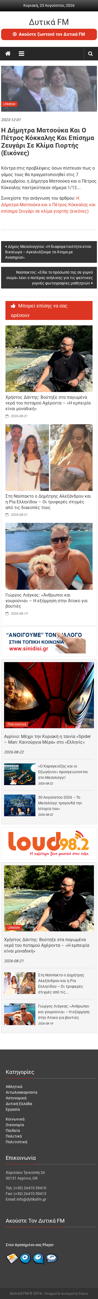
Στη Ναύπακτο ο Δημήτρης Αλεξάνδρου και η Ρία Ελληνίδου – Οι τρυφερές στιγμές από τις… (61, 983)
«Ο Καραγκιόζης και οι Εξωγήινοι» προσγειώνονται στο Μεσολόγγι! (63, 772)
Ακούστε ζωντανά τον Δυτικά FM (52, 34)
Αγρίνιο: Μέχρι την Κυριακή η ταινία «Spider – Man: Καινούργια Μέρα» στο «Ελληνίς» (47, 739)
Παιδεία (13, 1130)
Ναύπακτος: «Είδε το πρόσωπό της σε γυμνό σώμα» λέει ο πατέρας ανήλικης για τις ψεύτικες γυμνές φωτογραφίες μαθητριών (49, 277)
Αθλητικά (14, 1086)
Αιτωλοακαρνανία (21, 1092)
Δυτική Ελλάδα (19, 1104)
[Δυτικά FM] (8, 53)
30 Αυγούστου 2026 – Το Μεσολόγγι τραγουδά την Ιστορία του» (60, 803)
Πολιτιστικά (17, 724)
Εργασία (13, 1109)
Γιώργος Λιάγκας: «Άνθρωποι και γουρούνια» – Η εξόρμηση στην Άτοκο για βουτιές (46, 600)
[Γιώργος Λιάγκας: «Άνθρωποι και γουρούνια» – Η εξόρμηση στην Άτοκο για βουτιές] (49, 556)
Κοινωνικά (15, 1119)
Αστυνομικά (16, 1098)
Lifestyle (9, 104)
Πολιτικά (14, 1136)
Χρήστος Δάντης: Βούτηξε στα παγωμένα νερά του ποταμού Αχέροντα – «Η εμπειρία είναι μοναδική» (48, 403)
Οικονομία (15, 1125)
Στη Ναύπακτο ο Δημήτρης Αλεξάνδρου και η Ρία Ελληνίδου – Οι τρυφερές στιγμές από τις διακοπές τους (48, 502)
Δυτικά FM (49, 22)
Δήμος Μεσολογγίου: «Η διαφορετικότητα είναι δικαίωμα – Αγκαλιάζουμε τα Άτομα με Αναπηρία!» (48, 252)
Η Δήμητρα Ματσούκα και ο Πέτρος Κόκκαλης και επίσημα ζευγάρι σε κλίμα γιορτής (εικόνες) (48, 205)
